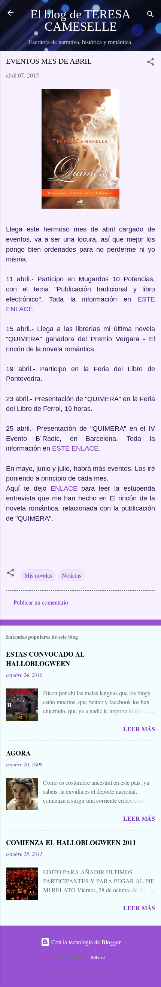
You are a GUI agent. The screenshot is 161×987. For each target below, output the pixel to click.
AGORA (18, 753)
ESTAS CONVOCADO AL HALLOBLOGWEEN (45, 658)
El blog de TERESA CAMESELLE (80, 20)
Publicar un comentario (40, 602)
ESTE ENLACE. (76, 448)
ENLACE (64, 488)
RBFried (98, 957)
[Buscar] (150, 15)
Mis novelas (38, 575)
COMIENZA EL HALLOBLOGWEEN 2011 (71, 842)
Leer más (139, 728)
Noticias (71, 575)
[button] (150, 63)
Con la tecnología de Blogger (85, 942)
